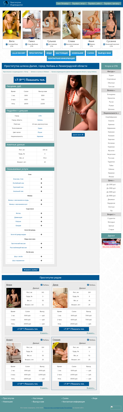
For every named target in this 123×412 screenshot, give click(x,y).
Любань (40, 120)
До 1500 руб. (111, 184)
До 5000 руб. (111, 192)
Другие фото (77, 135)
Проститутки (36, 53)
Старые (111, 229)
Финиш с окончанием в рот (18, 204)
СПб (40, 116)
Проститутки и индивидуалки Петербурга (58, 408)
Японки (111, 177)
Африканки (111, 128)
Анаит (9, 339)
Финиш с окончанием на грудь (18, 200)
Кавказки (111, 132)
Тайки (111, 165)
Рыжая (111, 105)
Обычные (111, 83)
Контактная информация (61, 58)
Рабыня (18, 221)
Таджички (111, 162)
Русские (111, 158)
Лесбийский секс (18, 183)
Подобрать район (95, 3)
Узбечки (111, 169)
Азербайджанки (111, 117)
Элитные (111, 207)
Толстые (111, 86)
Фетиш (18, 213)
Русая (111, 102)
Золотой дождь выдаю (18, 234)
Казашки (111, 136)
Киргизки (111, 139)
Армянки (111, 124)
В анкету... (44, 333)
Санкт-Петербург (63, 3)
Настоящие (62, 53)
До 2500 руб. (111, 188)
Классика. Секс (18, 179)
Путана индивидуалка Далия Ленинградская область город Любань (74, 71)
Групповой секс (18, 187)
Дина (55, 284)
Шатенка (111, 109)
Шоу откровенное (18, 260)
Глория (56, 339)
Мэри (9, 284)
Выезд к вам (104, 53)
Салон (90, 53)
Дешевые (111, 199)
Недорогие (111, 203)
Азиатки (111, 121)
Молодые (111, 222)
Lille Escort (18, 53)
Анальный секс (18, 191)
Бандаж (18, 225)
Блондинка (111, 94)
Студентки (111, 218)
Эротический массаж (18, 243)
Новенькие (77, 53)
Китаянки (111, 143)
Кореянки (111, 147)
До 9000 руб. (111, 196)
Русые (40, 132)
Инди (49, 53)
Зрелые (111, 226)
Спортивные (111, 79)
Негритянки (111, 154)
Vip (111, 211)
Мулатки (111, 150)
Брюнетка (111, 98)
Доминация (18, 217)
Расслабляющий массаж (18, 247)
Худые (40, 128)
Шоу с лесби (18, 256)
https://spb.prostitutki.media (111, 247)
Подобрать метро (79, 3)
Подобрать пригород (112, 3)
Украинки (40, 136)
